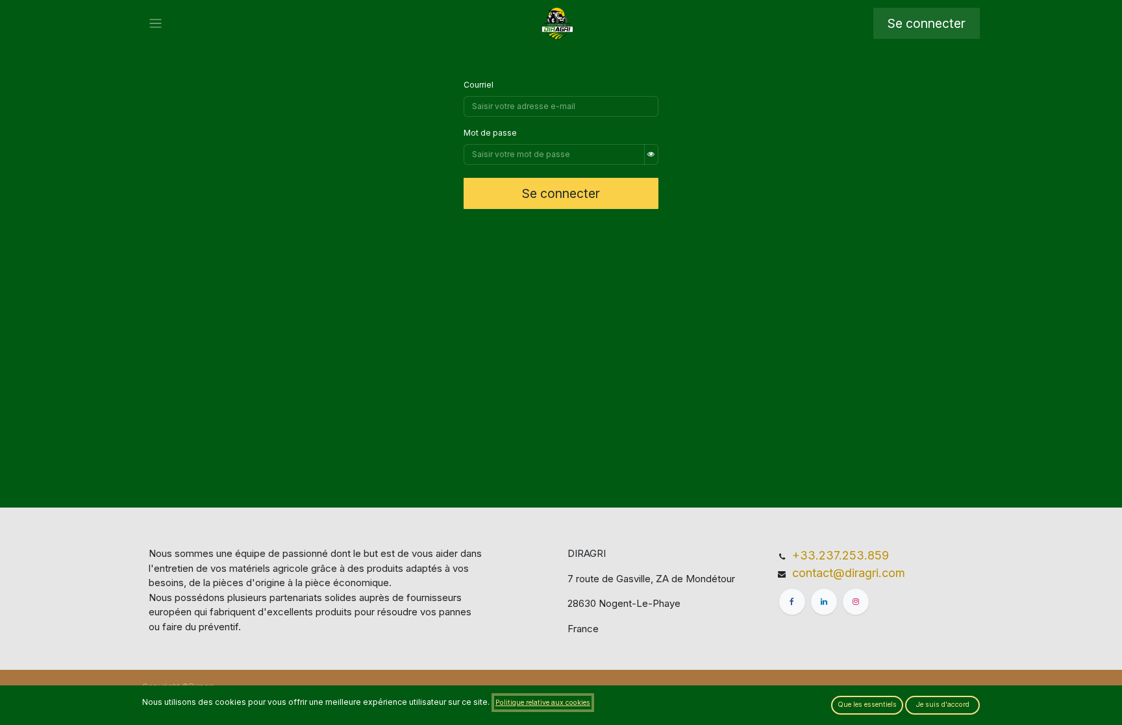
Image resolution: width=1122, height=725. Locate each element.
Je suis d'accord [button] (942, 704)
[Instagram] (856, 602)
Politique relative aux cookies (542, 702)
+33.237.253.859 (840, 555)
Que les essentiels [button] (867, 704)
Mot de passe (490, 133)
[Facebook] (792, 602)
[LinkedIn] (824, 602)
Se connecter (927, 23)
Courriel (478, 85)
